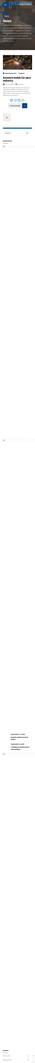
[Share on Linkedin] (19, 100)
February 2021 (6, 1056)
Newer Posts (7, 117)
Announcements (11, 73)
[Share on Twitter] (15, 100)
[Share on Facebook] (11, 100)
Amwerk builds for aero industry (17, 79)
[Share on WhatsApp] (22, 100)
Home (6, 16)
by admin (21, 84)
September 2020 (7, 1060)
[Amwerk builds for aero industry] (17, 62)
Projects (21, 73)
